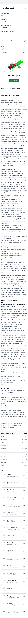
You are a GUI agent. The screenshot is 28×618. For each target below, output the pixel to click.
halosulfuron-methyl (7, 41)
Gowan (3, 15)
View (24, 49)
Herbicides (4, 21)
